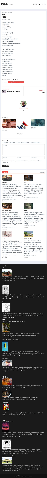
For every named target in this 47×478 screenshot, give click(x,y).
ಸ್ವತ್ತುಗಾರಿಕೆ (26, 210)
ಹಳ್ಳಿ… (3, 267)
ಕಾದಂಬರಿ (4, 420)
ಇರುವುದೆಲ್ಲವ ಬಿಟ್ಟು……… (29, 238)
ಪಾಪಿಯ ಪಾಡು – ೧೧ (20, 133)
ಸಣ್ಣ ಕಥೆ (5, 172)
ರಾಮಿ (3, 283)
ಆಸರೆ (3, 301)
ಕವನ (6, 12)
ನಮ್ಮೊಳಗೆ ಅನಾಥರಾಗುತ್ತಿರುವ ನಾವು (10, 339)
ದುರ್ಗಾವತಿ (4, 182)
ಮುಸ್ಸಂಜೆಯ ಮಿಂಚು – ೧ (7, 421)
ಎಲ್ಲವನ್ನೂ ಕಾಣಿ (42, 172)
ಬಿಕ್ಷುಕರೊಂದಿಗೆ (5, 358)
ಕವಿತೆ (8, 12)
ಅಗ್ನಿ (25, 182)
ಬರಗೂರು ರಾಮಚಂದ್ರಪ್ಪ (23, 108)
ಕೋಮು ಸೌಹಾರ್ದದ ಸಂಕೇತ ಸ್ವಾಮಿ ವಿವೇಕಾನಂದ (13, 321)
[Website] (23, 110)
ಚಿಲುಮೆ (4, 3)
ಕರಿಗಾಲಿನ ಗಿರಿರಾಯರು (7, 377)
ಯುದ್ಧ (3, 238)
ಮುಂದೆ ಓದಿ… (23, 387)
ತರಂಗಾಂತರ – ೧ (6, 439)
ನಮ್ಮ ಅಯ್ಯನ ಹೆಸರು (6, 210)
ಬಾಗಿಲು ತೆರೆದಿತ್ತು (5, 390)
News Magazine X (30, 475)
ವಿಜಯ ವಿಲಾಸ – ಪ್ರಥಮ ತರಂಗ (9, 456)
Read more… (11, 280)
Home (3, 12)
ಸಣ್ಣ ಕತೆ (4, 266)
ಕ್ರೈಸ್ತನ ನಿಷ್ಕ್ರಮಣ (33, 127)
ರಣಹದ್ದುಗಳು (5, 402)
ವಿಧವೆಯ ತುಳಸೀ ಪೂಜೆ (5, 128)
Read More (4, 200)
